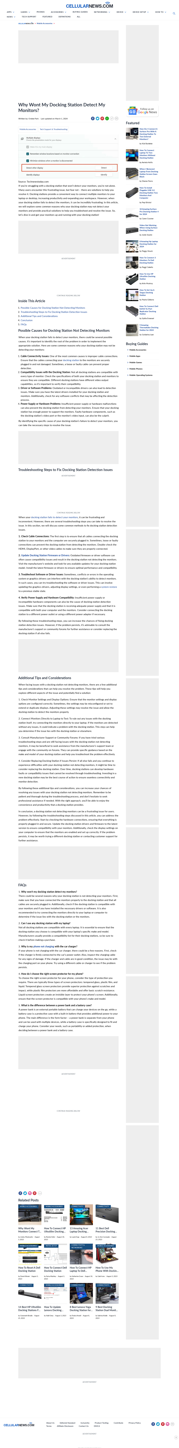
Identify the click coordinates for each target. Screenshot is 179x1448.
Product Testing (101, 1423)
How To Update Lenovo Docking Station (52, 1310)
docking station (71, 360)
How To (159, 12)
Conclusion (27, 320)
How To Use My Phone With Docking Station (107, 1271)
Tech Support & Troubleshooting (53, 129)
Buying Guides (80, 12)
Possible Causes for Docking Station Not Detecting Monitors (53, 308)
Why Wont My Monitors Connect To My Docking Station (29, 1231)
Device (120, 12)
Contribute (118, 1423)
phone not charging (43, 946)
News (10, 17)
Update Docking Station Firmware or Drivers (45, 555)
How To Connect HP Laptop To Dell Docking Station (80, 1271)
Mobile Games (135, 362)
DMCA (97, 1426)
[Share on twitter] (97, 118)
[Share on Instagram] (30, 1193)
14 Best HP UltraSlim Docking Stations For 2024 (29, 1310)
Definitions (65, 17)
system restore (109, 587)
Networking (100, 12)
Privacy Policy (135, 1423)
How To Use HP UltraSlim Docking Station (147, 276)
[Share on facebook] (93, 118)
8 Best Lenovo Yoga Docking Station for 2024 (80, 1310)
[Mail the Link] (116, 118)
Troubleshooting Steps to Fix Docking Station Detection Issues (54, 312)
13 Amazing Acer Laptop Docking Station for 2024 (79, 1231)
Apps (9, 12)
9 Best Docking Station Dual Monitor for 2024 (107, 1310)
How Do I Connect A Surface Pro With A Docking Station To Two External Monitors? (148, 134)
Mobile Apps (134, 356)
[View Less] (40, 1193)
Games (24, 12)
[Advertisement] (89, 1440)
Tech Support (29, 17)
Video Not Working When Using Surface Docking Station (148, 227)
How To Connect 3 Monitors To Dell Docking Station (148, 260)
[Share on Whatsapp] (107, 118)
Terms (49, 1426)
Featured (47, 17)
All (78, 17)
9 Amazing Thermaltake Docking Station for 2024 (149, 327)
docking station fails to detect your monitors (54, 517)
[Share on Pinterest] (102, 118)
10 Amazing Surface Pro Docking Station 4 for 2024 (149, 211)
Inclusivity (85, 1423)
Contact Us (84, 1426)
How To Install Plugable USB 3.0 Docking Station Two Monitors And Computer (149, 193)
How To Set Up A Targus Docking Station (147, 292)
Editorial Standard (67, 1423)
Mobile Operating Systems (140, 375)
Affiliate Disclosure (65, 1426)
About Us (50, 1423)
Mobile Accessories (28, 129)
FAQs (24, 324)
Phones (41, 12)
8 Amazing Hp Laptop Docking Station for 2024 (149, 244)
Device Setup (139, 12)
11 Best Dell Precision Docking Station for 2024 (105, 1231)
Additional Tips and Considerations (39, 316)
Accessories (57, 12)
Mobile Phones (135, 369)
